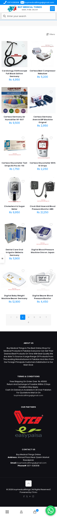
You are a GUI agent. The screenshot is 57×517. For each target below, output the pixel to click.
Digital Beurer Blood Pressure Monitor (42, 297)
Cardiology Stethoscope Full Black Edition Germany (14, 73)
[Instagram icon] (33, 496)
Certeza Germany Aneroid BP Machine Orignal (43, 119)
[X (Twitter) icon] (27, 496)
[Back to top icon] (28, 483)
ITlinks (34, 492)
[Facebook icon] (24, 496)
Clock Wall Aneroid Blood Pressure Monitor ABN (42, 207)
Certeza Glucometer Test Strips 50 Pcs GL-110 (14, 164)
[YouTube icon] (30, 496)
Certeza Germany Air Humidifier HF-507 (14, 118)
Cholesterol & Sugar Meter (14, 207)
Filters (52, 34)
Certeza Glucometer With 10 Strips (43, 164)
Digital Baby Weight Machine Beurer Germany (14, 297)
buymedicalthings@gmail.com (28, 395)
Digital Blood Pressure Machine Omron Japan (42, 251)
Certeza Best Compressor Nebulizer (43, 72)
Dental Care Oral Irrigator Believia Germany (14, 252)
